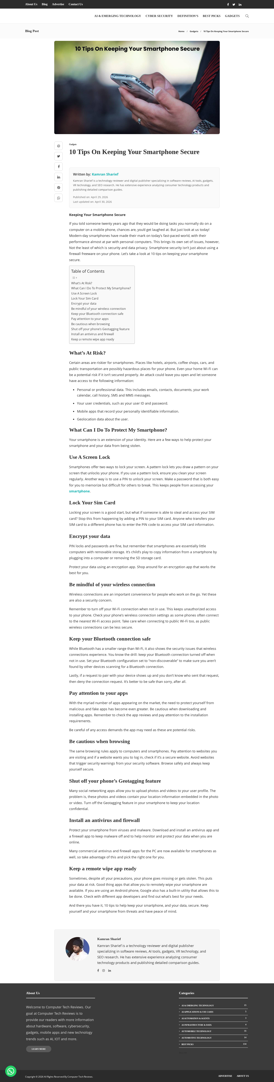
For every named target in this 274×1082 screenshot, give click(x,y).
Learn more (39, 1049)
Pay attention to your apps (90, 319)
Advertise (58, 4)
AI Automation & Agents (214, 1018)
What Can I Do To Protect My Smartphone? (101, 288)
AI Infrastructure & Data (214, 1024)
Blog (45, 4)
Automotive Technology (214, 1037)
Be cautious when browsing (90, 324)
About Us (31, 4)
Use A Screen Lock (84, 293)
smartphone (79, 491)
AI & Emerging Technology (117, 16)
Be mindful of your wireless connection (98, 309)
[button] (10, 1071)
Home (181, 31)
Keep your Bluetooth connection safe (97, 314)
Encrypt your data (83, 303)
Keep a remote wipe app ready (92, 339)
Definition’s (187, 16)
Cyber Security (159, 16)
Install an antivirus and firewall (92, 334)
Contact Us (76, 4)
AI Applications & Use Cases (214, 1011)
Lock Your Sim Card (84, 298)
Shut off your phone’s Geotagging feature (100, 329)
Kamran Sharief (105, 174)
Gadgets (232, 16)
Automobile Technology (214, 1031)
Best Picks (212, 16)
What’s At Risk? (81, 283)
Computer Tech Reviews (79, 1076)
